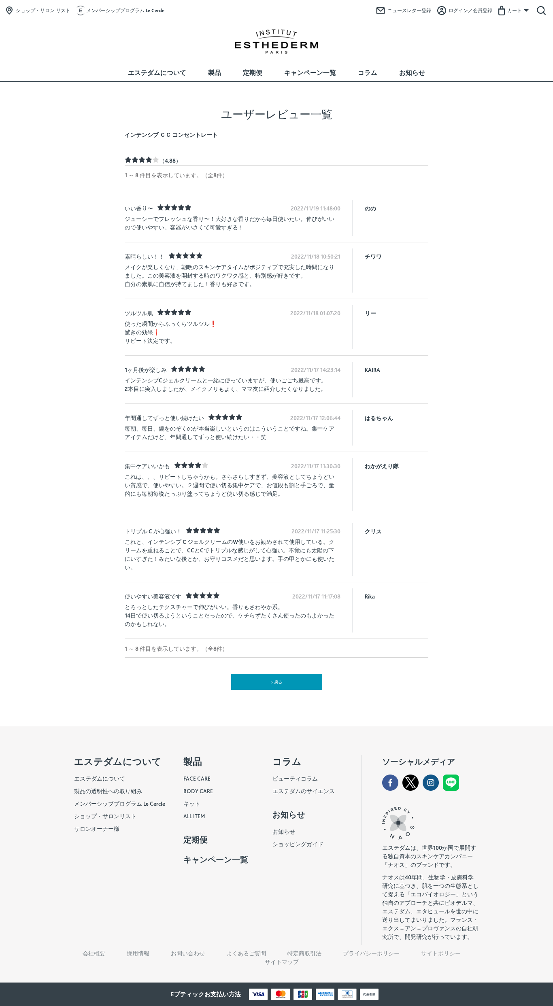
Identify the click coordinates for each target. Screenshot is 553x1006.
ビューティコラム (295, 778)
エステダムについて (157, 72)
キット (191, 803)
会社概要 (94, 953)
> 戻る (276, 681)
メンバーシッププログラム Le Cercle (125, 10)
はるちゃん (379, 418)
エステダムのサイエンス (303, 791)
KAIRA (372, 370)
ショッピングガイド (297, 844)
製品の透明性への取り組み (108, 791)
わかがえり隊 (382, 466)
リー (370, 313)
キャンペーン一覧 (310, 72)
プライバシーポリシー (371, 953)
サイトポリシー (441, 953)
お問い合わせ (188, 953)
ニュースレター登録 (409, 10)
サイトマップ (282, 962)
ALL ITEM (194, 816)
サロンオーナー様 (96, 829)
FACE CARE (197, 778)
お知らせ (412, 72)
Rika (370, 596)
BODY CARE (198, 791)
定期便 (252, 72)
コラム (367, 72)
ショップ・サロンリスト (105, 816)
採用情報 (138, 953)
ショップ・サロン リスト (43, 10)
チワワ (373, 256)
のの (370, 208)
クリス (373, 531)
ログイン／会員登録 (470, 10)
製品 (214, 72)
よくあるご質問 (246, 953)
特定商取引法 (304, 953)
